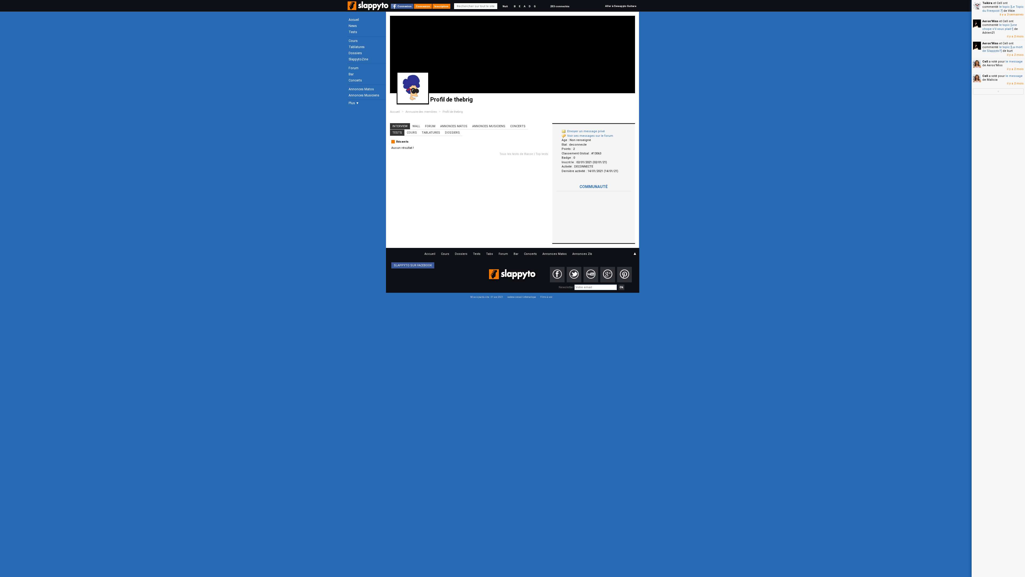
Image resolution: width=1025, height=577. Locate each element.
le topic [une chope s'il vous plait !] (999, 26)
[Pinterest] (624, 274)
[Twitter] (574, 274)
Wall (416, 126)
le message (1014, 61)
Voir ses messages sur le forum (590, 136)
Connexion (404, 6)
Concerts (355, 80)
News (353, 26)
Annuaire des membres (421, 112)
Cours (353, 41)
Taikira (987, 3)
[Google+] (607, 274)
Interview (400, 126)
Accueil (354, 20)
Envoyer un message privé (586, 131)
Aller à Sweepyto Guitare (620, 6)
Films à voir (546, 297)
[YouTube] (591, 274)
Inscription (441, 6)
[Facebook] (557, 274)
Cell (985, 61)
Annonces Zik (582, 254)
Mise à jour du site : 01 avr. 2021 (486, 297)
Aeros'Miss (990, 21)
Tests (353, 32)
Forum (353, 68)
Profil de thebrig (453, 112)
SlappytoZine (358, 59)
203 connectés (559, 6)
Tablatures (357, 47)
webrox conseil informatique (521, 297)
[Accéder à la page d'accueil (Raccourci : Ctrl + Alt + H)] (368, 8)
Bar (351, 74)
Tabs (489, 254)
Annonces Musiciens (364, 95)
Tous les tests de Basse (516, 154)
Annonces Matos (361, 89)
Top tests (541, 154)
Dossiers (355, 53)
